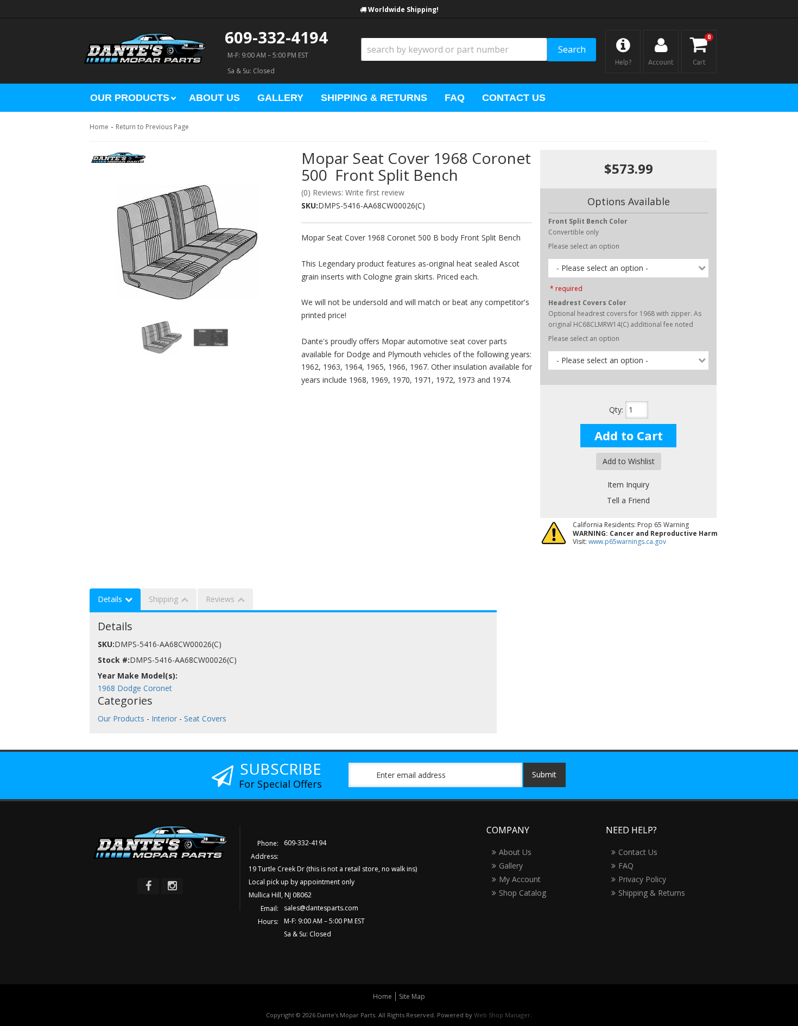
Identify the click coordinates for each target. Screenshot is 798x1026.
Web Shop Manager (502, 1015)
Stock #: (114, 660)
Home (99, 126)
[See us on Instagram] (172, 886)
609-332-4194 (276, 37)
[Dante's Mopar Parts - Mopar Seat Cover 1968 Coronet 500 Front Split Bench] (119, 161)
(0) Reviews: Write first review (352, 192)
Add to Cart (628, 435)
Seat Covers (205, 718)
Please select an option (583, 246)
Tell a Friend (628, 500)
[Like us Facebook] (148, 886)
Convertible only (588, 227)
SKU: (309, 205)
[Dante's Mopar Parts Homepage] (144, 38)
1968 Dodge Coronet (135, 688)
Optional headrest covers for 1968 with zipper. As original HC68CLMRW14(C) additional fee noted (624, 314)
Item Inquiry (628, 484)
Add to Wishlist (629, 461)
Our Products (121, 718)
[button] (478, 49)
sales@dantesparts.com (321, 908)
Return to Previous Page (152, 126)
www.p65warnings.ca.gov (627, 541)
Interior (164, 718)
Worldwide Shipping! (403, 9)
